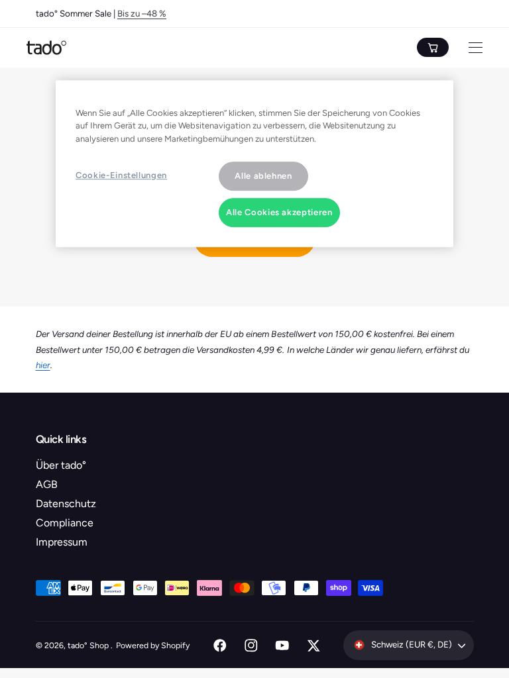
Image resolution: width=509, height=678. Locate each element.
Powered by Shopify (153, 645)
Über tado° (61, 465)
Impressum (61, 542)
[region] (254, 163)
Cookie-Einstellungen (121, 175)
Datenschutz (66, 503)
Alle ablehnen (263, 176)
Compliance (64, 522)
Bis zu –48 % (141, 13)
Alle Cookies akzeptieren (279, 212)
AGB (47, 484)
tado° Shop (89, 645)
